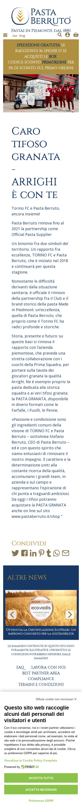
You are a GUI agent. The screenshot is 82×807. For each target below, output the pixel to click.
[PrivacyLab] (29, 767)
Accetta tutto (41, 778)
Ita (15, 35)
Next (70, 614)
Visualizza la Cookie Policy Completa (30, 760)
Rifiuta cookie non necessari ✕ (56, 699)
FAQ (20, 668)
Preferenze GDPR (41, 800)
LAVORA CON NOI (48, 668)
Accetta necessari (41, 789)
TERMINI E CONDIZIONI (41, 685)
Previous (12, 614)
